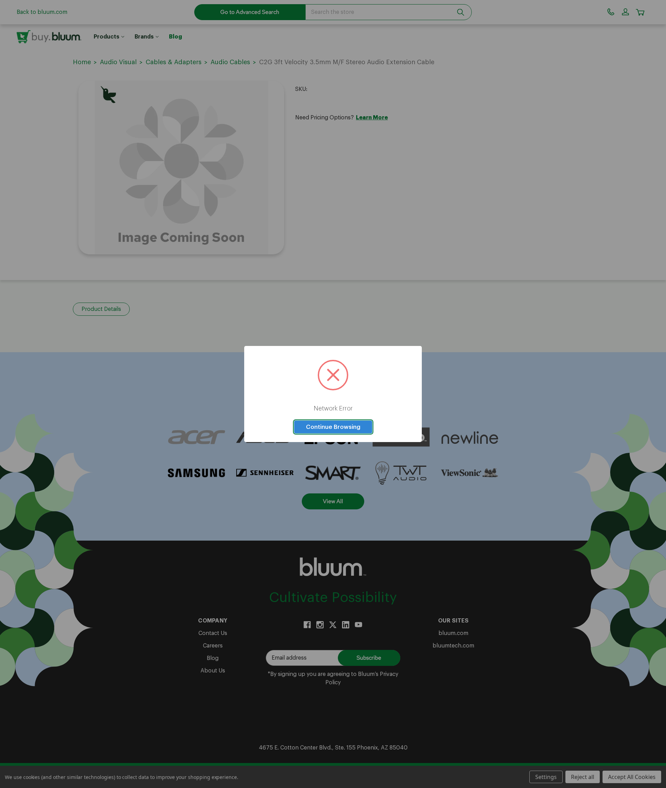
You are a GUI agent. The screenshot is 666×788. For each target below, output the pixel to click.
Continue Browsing (333, 427)
